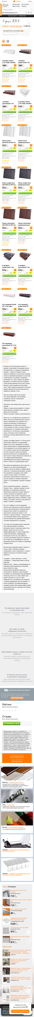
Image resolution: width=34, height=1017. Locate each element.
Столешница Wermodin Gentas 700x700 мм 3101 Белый (19, 918)
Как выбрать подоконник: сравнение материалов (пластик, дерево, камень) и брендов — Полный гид (21, 951)
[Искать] (31, 9)
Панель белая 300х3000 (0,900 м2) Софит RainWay (9, 142)
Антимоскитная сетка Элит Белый (20, 927)
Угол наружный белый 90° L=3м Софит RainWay (9, 306)
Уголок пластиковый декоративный (16, 827)
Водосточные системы (17, 757)
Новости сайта (7, 946)
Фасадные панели (17, 761)
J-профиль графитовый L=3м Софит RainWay (24, 62)
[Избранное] (26, 12)
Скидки (18, 1)
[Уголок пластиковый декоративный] (17, 819)
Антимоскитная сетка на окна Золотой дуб (21, 900)
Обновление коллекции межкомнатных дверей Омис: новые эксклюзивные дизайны (21, 988)
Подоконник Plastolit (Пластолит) (16, 782)
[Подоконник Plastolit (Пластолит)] (17, 774)
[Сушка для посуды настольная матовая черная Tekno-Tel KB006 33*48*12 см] (17, 841)
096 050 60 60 (16, 4)
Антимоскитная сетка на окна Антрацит (18, 891)
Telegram (23, 6)
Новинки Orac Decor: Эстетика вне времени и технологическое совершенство (20, 960)
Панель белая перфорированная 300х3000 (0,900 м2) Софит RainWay (25, 143)
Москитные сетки (15, 893)
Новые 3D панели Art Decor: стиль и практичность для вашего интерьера (21, 978)
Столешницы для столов (17, 921)
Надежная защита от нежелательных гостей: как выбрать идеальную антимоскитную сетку (21, 969)
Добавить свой (13, 723)
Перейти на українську (20, 1011)
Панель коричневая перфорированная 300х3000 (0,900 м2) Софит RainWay (25, 225)
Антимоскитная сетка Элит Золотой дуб (20, 937)
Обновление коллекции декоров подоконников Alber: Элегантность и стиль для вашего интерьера (21, 997)
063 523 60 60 (25, 4)
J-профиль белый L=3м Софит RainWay (8, 61)
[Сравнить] (28, 12)
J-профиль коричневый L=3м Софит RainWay (8, 103)
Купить (5, 81)
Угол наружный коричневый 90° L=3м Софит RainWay (9, 345)
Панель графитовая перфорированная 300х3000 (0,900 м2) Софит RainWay (25, 185)
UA (28, 1)
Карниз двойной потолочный (19, 909)
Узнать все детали (17, 698)
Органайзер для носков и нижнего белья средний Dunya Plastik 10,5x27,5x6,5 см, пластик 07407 (16, 874)
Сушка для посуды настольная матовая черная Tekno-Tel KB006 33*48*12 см (15, 850)
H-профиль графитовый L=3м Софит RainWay (8, 267)
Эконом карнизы (10, 805)
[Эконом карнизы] (17, 796)
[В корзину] (15, 65)
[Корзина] (31, 12)
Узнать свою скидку (10, 71)
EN (30, 1)
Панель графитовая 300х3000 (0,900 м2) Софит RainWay (9, 184)
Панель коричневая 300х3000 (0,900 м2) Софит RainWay (9, 225)
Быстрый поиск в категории (13, 31)
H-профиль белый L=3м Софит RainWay (24, 102)
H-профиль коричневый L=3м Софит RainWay (24, 267)
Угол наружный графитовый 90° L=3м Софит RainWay (24, 306)
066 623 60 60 (16, 6)
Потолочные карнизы (16, 910)
